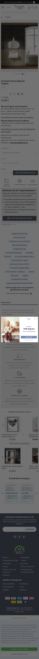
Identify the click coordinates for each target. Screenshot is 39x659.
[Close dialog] (36, 318)
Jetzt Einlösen (28, 337)
